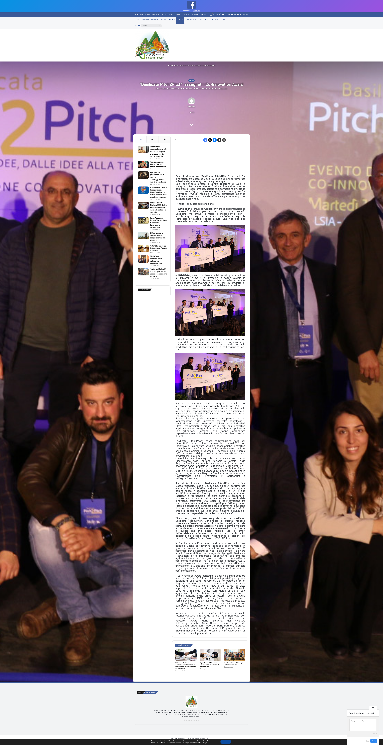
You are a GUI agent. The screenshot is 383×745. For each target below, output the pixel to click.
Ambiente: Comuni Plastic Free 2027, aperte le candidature (158, 164)
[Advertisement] (211, 45)
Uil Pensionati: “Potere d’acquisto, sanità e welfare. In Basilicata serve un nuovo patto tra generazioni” (185, 665)
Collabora (203, 14)
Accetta (225, 742)
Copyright (164, 14)
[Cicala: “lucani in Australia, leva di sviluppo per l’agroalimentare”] (143, 259)
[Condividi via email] (219, 140)
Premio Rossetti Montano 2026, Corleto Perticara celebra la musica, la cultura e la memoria (158, 207)
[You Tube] (191, 720)
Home (171, 65)
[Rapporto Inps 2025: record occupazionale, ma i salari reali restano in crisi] (210, 655)
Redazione (155, 14)
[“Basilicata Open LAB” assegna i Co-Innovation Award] (234, 655)
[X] (210, 140)
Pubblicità (195, 14)
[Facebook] (205, 140)
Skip (367, 741)
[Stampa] (224, 140)
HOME (138, 20)
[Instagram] (194, 720)
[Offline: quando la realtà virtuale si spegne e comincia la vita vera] (143, 235)
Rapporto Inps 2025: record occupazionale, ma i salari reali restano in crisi (209, 665)
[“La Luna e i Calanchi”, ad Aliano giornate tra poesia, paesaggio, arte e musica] (143, 271)
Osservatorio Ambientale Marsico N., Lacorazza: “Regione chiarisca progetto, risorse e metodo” (158, 151)
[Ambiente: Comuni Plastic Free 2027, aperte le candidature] (143, 164)
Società (164, 20)
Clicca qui (196, 11)
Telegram (187, 14)
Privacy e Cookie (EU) (175, 14)
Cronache (154, 20)
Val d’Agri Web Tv (191, 20)
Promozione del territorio (209, 20)
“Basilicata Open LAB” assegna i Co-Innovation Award (234, 664)
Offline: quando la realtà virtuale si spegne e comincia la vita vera (157, 236)
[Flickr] (189, 720)
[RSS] (198, 720)
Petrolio (146, 20)
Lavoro (180, 20)
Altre (224, 20)
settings (204, 743)
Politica (172, 20)
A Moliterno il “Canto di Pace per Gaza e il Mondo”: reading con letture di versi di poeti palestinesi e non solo (158, 192)
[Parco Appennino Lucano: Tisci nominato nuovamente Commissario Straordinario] (143, 220)
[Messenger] (215, 140)
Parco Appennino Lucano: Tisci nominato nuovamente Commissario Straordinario (158, 223)
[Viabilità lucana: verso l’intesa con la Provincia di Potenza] (143, 248)
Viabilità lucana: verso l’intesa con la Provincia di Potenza (158, 248)
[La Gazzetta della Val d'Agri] (152, 45)
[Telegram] (196, 720)
